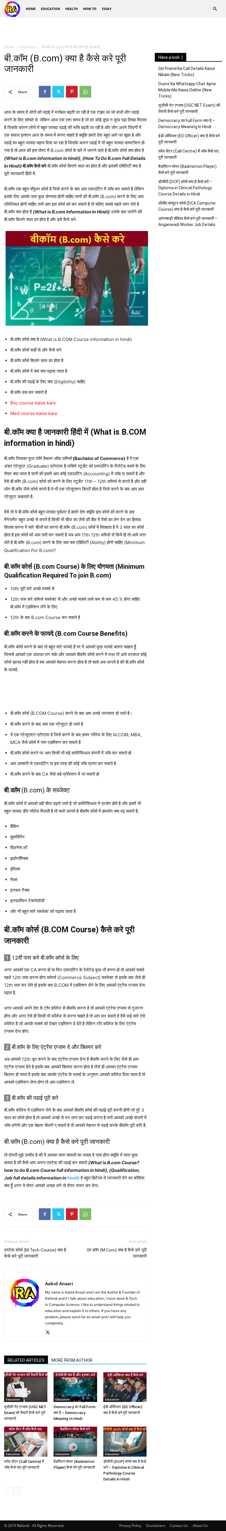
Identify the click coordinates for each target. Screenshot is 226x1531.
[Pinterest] (72, 92)
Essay (107, 8)
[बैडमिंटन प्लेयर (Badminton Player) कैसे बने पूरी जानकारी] (75, 1441)
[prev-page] (7, 1491)
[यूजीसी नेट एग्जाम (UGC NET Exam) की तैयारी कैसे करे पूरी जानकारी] (25, 1387)
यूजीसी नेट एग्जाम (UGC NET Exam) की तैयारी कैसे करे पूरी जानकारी (25, 1413)
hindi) (73, 1178)
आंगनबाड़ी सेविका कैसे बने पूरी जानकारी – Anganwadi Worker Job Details (187, 221)
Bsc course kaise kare (33, 403)
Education (50, 8)
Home (31, 8)
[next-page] (17, 1491)
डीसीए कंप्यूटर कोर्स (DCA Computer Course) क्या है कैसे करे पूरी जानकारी (187, 206)
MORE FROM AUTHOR (71, 1360)
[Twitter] (58, 92)
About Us (200, 1525)
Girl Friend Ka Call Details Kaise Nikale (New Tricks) (186, 71)
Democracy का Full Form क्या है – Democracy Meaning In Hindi (74, 1413)
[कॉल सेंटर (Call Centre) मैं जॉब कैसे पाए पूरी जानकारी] (25, 1441)
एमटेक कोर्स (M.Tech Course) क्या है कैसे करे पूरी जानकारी (35, 1253)
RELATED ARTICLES (26, 1360)
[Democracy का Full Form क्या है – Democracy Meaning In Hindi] (75, 1387)
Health (71, 8)
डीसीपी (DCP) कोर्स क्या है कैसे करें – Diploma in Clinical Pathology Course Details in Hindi (185, 187)
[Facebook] (45, 92)
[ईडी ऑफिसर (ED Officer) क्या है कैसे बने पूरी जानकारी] (125, 1387)
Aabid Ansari (59, 1283)
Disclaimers (155, 1525)
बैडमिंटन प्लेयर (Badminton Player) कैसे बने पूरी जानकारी (187, 169)
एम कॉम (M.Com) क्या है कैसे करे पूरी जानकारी (117, 1253)
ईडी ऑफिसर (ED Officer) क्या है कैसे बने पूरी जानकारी (189, 138)
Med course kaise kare (33, 413)
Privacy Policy (130, 1525)
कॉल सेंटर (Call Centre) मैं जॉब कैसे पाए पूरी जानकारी (188, 154)
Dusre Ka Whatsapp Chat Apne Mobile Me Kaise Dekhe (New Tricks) (187, 89)
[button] (215, 9)
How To (90, 8)
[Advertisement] (113, 30)
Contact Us (179, 1525)
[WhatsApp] (85, 92)
